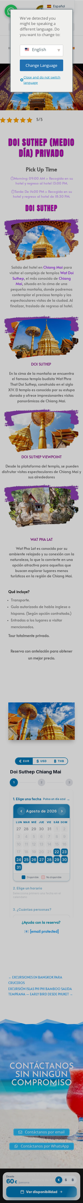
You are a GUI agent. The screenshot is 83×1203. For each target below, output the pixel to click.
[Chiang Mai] (41, 739)
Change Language (41, 65)
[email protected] (44, 931)
